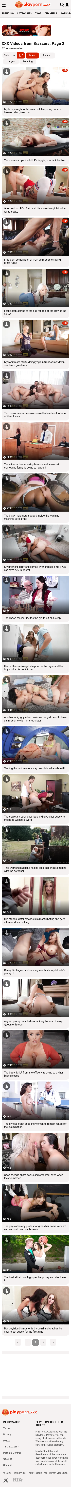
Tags (38, 13)
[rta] (18, 1481)
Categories (24, 13)
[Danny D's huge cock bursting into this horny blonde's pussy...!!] (35, 947)
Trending (8, 13)
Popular (47, 55)
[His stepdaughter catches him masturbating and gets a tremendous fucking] (35, 896)
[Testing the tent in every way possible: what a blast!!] (35, 745)
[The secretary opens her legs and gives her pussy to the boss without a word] (35, 793)
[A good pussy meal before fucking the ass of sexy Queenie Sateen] (35, 998)
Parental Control (12, 1452)
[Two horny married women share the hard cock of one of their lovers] (35, 390)
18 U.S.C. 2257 (11, 1446)
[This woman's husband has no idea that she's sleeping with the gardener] (35, 845)
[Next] (53, 1342)
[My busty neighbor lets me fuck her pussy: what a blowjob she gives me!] (35, 86)
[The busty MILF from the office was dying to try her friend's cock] (35, 1049)
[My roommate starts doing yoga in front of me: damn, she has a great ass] (35, 339)
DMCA (6, 1440)
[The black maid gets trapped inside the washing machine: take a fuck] (35, 492)
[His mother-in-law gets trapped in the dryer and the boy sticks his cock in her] (35, 643)
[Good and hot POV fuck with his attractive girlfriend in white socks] (35, 185)
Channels (51, 13)
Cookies (7, 1459)
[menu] (4, 5)
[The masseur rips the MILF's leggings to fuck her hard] (35, 137)
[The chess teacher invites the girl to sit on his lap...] (35, 595)
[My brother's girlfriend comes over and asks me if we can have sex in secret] (35, 544)
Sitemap (7, 1465)
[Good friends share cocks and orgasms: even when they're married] (35, 1152)
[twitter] (5, 1481)
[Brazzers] (35, 30)
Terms (6, 1428)
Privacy (7, 1434)
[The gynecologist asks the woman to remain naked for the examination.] (35, 1100)
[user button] (67, 4)
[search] (62, 4)
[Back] (18, 1342)
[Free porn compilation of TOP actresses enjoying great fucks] (35, 237)
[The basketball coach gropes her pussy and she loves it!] (35, 1254)
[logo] (33, 4)
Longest (11, 61)
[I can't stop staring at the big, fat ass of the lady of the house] (35, 288)
